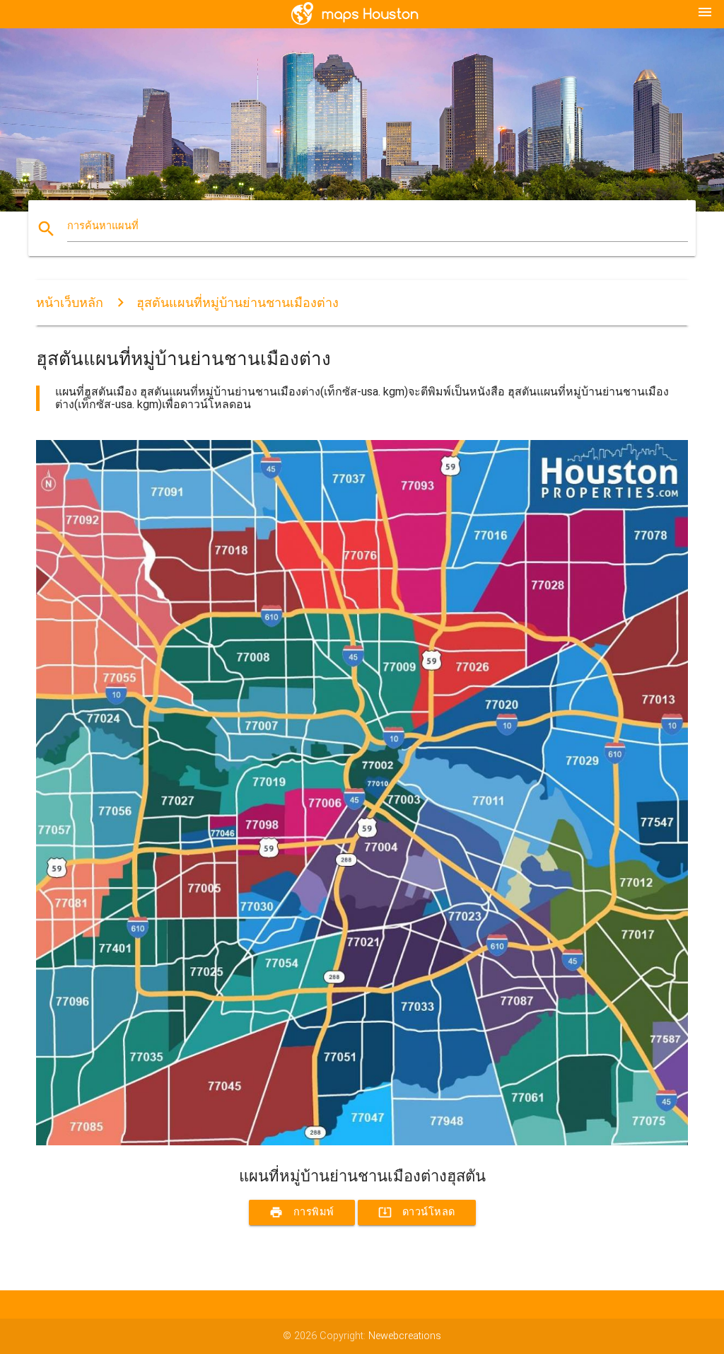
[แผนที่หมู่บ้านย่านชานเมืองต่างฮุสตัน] (362, 1142)
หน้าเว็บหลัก (69, 302)
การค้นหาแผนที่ (103, 226)
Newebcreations (404, 1336)
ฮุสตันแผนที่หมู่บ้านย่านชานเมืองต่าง (237, 302)
